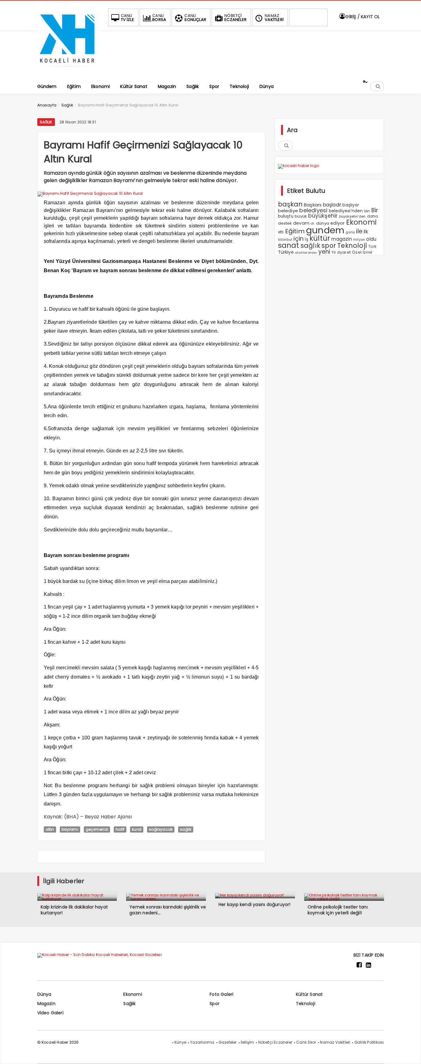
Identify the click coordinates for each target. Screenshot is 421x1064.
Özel (357, 252)
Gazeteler (228, 1042)
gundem (325, 230)
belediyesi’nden (346, 211)
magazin (341, 239)
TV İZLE (127, 18)
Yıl (334, 252)
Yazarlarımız (202, 1042)
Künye (180, 1042)
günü (350, 232)
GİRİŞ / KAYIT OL (362, 17)
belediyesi (313, 210)
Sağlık (46, 122)
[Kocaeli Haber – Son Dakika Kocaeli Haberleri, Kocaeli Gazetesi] (68, 68)
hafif (120, 829)
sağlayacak (161, 829)
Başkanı (312, 205)
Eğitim (295, 231)
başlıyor (350, 205)
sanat (288, 245)
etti (281, 232)
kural (136, 829)
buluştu (285, 216)
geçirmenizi (97, 829)
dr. (313, 223)
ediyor (337, 223)
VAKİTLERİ (274, 18)
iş (306, 239)
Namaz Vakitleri (335, 1042)
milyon (359, 239)
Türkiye (286, 252)
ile (359, 231)
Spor (214, 1003)
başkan (290, 204)
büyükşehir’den (352, 216)
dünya (322, 223)
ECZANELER (235, 18)
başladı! (332, 205)
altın (50, 829)
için (298, 239)
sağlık (185, 829)
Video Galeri (50, 1013)
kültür (319, 238)
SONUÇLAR (195, 18)
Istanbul (285, 239)
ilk (366, 231)
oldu (371, 239)
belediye (288, 210)
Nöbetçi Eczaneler (275, 1042)
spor (328, 245)
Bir (374, 210)
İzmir (368, 252)
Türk (372, 246)
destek (285, 223)
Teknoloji (352, 245)
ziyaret (344, 252)
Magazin (46, 1003)
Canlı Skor (306, 1042)
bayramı (70, 829)
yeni (324, 251)
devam (301, 223)
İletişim (247, 1042)
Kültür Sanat (309, 994)
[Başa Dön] (410, 1053)
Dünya (44, 994)
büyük (301, 216)
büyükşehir (322, 215)
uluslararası (306, 252)
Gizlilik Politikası (369, 1042)
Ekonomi (361, 222)
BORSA (159, 18)
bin (367, 211)
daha (372, 216)
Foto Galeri (221, 994)
